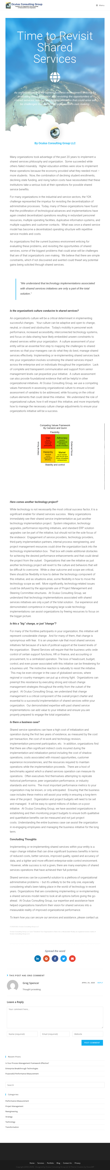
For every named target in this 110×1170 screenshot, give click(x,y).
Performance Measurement (17, 1101)
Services (40, 1163)
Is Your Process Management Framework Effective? (27, 1063)
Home (32, 1163)
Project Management (14, 1106)
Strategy (9, 1116)
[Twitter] (63, 958)
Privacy (77, 1163)
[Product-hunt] (46, 958)
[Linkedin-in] (37, 958)
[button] (47, 487)
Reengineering (11, 1111)
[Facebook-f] (55, 958)
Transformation (12, 1127)
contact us (92, 917)
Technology (10, 1122)
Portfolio (50, 1163)
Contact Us (67, 1163)
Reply (100, 983)
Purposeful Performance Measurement (22, 1073)
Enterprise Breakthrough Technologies (21, 1068)
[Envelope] (72, 958)
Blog (58, 1163)
